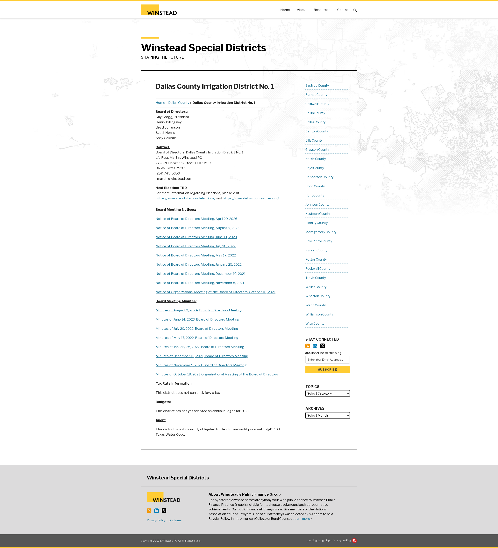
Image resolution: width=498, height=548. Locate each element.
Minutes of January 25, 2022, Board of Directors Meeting (200, 347)
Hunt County (314, 195)
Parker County (316, 250)
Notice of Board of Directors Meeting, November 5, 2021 (200, 283)
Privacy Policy (156, 520)
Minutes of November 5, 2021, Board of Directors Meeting (201, 365)
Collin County (315, 113)
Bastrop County (317, 85)
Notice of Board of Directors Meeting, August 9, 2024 (198, 228)
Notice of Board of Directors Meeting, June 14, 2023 (196, 237)
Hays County (314, 168)
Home (285, 10)
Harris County (315, 159)
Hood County (315, 186)
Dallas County (178, 103)
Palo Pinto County (318, 241)
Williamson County (319, 314)
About (302, 10)
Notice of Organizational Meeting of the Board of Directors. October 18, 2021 (215, 292)
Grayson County (317, 150)
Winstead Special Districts (203, 48)
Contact (343, 10)
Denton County (316, 131)
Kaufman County (317, 214)
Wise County (314, 323)
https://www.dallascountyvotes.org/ (251, 198)
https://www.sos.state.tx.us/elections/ (186, 198)
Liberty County (316, 223)
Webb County (315, 305)
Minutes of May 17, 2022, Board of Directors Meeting (197, 338)
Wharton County (317, 296)
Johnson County (317, 204)
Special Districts (178, 477)
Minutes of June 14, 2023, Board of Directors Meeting (197, 319)
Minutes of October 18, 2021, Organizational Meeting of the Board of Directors (217, 374)
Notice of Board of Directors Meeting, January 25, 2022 (199, 264)
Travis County (315, 278)
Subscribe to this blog (325, 353)
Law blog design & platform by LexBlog (329, 540)
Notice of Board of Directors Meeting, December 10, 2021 (200, 274)
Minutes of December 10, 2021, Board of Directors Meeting (202, 356)
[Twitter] (322, 346)
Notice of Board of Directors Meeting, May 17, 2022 (196, 255)
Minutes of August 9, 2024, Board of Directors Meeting (199, 310)
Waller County (315, 287)
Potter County (316, 259)
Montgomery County (320, 232)
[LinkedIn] (315, 346)
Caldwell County (317, 104)
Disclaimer (175, 520)
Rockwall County (317, 268)
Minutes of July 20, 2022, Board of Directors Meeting (197, 328)
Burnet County (316, 95)
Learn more (301, 519)
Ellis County (314, 140)
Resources (322, 10)
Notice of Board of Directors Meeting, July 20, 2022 (196, 246)
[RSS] (307, 346)
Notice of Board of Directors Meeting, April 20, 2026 (196, 219)
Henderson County (319, 177)
